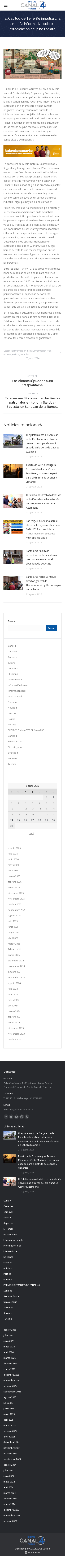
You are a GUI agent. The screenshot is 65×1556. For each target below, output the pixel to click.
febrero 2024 (14, 1016)
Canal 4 (12, 645)
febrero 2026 (14, 881)
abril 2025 (13, 938)
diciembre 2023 (16, 1028)
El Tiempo (13, 673)
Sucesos (12, 758)
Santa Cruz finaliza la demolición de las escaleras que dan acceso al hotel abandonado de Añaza (41, 557)
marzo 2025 (14, 943)
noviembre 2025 (16, 898)
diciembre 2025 (16, 893)
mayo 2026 (13, 864)
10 (11, 808)
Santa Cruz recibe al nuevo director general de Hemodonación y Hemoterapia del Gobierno (43, 583)
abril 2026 (13, 870)
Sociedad (24, 354)
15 (46, 808)
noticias (7, 354)
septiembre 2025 (16, 909)
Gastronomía (15, 679)
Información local (42, 350)
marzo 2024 (14, 1011)
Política (15, 354)
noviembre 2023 (16, 1033)
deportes (13, 668)
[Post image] (13, 441)
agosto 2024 (14, 983)
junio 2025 (13, 926)
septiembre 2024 (16, 977)
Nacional (12, 702)
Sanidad (12, 735)
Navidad (12, 707)
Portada (12, 724)
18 (18, 814)
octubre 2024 (14, 971)
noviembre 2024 (16, 966)
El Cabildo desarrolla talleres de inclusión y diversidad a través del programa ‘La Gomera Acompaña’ (43, 501)
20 (32, 814)
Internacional (15, 696)
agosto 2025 (14, 915)
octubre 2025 (14, 904)
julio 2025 (13, 921)
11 (18, 808)
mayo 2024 (13, 1000)
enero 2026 (14, 887)
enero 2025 (14, 954)
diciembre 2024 (16, 960)
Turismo (12, 764)
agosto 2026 (14, 848)
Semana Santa (16, 741)
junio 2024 (13, 994)
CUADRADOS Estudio (39, 1548)
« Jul (31, 833)
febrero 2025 (14, 949)
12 (25, 808)
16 (53, 808)
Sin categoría (15, 747)
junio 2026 (13, 859)
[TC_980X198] (32, 156)
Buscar (12, 621)
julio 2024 (13, 988)
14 (39, 808)
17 (11, 814)
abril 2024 (13, 1005)
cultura (11, 662)
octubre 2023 (14, 1039)
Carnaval (13, 657)
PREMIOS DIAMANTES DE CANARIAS (26, 730)
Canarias (13, 651)
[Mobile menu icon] (5, 5)
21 (39, 814)
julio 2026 (13, 853)
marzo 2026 (14, 876)
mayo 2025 (13, 932)
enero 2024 (14, 1022)
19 (25, 814)
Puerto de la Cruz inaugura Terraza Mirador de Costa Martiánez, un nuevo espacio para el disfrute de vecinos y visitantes (42, 473)
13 (32, 808)
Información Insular (23, 350)
